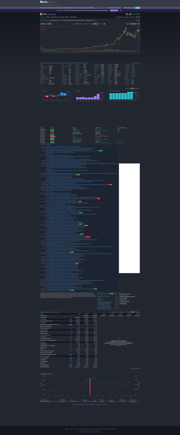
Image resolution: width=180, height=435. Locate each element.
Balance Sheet (52, 312)
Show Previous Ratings (45, 144)
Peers (41, 62)
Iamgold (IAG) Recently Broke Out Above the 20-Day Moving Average (64, 231)
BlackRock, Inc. (101, 299)
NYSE (134, 17)
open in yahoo (75, 404)
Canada (127, 17)
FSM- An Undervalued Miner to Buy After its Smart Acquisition (62, 146)
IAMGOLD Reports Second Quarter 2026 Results (59, 157)
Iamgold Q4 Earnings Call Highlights (57, 215)
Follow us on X (96, 429)
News (45, 7)
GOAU (82, 62)
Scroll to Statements (135, 62)
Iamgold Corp (51, 14)
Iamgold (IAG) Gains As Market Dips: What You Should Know (62, 266)
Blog (84, 429)
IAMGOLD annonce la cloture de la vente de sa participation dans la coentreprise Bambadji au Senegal (70, 148)
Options (67, 17)
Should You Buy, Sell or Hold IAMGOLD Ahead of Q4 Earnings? (62, 224)
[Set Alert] (137, 17)
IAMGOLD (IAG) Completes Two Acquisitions (59, 263)
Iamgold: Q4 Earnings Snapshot (56, 219)
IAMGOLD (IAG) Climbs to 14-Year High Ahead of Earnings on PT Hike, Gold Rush (66, 250)
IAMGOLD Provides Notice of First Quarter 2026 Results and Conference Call (65, 187)
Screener (50, 7)
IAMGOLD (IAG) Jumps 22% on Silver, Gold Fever (60, 245)
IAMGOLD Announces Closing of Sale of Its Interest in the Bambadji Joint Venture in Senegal (68, 149)
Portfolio (66, 7)
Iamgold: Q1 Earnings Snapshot (56, 176)
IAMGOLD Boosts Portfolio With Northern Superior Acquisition (62, 276)
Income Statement (44, 312)
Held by (63, 62)
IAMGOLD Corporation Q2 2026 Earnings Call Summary (61, 152)
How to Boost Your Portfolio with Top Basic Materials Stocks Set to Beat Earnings (66, 259)
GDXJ (69, 62)
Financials (61, 17)
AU (51, 62)
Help (130, 7)
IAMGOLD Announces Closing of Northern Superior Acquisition (62, 279)
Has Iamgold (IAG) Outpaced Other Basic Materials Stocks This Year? (64, 273)
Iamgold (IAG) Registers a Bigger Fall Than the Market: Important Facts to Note (66, 236)
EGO (60, 62)
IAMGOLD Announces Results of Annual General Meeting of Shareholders (64, 179)
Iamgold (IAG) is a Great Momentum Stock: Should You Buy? (62, 267)
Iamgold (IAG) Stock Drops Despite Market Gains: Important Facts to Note (65, 256)
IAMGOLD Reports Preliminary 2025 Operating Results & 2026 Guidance (64, 255)
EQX (43, 62)
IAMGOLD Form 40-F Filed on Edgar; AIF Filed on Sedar (61, 218)
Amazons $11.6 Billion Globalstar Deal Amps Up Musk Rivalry (62, 186)
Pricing (91, 7)
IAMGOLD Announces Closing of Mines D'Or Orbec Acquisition (62, 274)
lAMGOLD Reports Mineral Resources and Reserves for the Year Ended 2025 (65, 222)
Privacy (90, 429)
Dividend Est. (43, 75)
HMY (47, 62)
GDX (66, 62)
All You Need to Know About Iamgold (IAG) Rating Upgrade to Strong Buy (64, 270)
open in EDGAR (105, 404)
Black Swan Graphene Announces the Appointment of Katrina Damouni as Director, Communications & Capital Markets (74, 180)
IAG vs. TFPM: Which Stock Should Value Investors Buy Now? (62, 228)
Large (131, 17)
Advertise (71, 429)
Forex (79, 7)
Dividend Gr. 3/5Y (44, 79)
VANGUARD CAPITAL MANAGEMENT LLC (105, 301)
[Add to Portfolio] (139, 17)
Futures (75, 7)
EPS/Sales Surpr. (78, 83)
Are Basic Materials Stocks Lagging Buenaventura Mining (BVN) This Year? (65, 287)
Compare (48, 17)
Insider (70, 7)
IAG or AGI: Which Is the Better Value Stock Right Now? (61, 286)
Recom (126, 78)
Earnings (77, 82)
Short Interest (54, 17)
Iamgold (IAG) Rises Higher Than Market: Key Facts (60, 242)
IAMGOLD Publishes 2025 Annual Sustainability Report (61, 183)
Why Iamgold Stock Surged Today (56, 252)
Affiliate (66, 429)
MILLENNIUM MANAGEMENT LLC (105, 303)
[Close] (120, 10)
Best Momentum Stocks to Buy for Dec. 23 (58, 272)
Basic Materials (119, 17)
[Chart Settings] (138, 24)
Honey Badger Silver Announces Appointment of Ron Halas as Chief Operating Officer (67, 210)
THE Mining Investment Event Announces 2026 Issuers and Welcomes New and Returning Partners (70, 214)
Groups (61, 7)
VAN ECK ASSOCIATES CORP (103, 296)
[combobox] (53, 5)
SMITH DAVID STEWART (45, 401)
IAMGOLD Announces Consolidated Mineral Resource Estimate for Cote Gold (65, 170)
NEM (56, 62)
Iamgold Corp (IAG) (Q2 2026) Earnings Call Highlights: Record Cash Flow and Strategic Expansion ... (70, 150)
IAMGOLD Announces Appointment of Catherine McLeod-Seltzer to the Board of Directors (68, 159)
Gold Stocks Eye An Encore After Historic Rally (59, 233)
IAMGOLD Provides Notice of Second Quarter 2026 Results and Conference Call (66, 162)
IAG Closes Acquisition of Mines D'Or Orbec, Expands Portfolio (62, 269)
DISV (87, 62)
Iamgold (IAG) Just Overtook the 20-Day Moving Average (61, 248)
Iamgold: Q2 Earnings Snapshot (56, 155)
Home (41, 7)
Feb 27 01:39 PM (132, 401)
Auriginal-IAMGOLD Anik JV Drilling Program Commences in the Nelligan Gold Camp (67, 243)
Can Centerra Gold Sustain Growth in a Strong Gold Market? (62, 194)
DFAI (75, 62)
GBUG (80, 62)
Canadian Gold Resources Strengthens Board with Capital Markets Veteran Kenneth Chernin (68, 181)
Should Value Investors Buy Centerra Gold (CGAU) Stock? (61, 208)
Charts (54, 7)
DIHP (77, 62)
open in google (98, 404)
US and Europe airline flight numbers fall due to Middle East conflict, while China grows (67, 188)
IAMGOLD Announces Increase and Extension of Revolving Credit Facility (64, 164)
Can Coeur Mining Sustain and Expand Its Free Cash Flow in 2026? (63, 211)
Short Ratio (110, 69)
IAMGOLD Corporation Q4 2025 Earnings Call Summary (61, 217)
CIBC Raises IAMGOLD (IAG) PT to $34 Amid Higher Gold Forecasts (63, 235)
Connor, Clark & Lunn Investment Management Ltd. (105, 306)
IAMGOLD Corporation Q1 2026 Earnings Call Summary (61, 174)
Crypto (82, 7)
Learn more (118, 345)
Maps (58, 7)
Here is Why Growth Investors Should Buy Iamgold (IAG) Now (62, 201)
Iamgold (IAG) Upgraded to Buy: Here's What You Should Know (62, 212)
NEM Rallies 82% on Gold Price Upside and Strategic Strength (62, 264)
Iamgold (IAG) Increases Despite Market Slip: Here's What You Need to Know (65, 229)
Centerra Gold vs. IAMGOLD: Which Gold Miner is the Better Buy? (63, 249)
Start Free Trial (114, 10)
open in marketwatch (90, 404)
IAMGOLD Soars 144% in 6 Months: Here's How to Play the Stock (63, 260)
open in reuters (82, 404)
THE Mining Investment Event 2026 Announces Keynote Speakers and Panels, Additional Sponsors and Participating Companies (76, 184)
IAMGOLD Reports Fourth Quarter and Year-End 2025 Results (62, 221)
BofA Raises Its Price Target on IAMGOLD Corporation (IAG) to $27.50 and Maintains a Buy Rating (69, 198)
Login (133, 7)
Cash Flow (57, 312)
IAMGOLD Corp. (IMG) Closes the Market (58, 193)
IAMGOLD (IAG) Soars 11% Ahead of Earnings (59, 232)
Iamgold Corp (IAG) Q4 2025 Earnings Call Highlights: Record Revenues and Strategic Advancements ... (71, 207)
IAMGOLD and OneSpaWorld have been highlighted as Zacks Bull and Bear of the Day (67, 202)
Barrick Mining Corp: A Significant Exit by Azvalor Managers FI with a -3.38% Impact (67, 238)
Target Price (127, 79)
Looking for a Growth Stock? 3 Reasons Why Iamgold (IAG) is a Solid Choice (65, 225)
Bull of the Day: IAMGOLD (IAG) (56, 204)
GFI (52, 62)
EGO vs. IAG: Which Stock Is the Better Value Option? (60, 205)
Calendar (87, 7)
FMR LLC (99, 300)
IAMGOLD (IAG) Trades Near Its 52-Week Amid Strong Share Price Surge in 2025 (66, 281)
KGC (45, 62)
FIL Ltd (99, 297)
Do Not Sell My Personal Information (107, 429)
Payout (42, 80)
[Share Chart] (128, 24)
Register (138, 7)
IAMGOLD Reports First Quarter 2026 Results (59, 177)
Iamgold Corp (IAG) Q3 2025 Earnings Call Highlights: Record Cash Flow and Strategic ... (68, 288)
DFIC (71, 62)
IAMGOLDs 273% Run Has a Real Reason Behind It (60, 195)
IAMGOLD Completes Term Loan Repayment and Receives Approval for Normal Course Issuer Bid (69, 283)
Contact (80, 429)
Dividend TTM (43, 76)
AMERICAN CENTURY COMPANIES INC (105, 308)
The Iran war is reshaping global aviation (58, 190)
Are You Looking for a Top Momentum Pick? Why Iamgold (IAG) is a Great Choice (66, 226)
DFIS (84, 62)
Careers (76, 429)
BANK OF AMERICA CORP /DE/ (104, 307)
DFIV (73, 62)
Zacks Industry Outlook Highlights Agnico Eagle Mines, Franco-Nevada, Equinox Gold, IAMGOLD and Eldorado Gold (73, 197)
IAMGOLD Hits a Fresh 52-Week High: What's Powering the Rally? (63, 257)
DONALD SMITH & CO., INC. (103, 304)
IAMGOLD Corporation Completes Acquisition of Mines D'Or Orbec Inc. (64, 277)
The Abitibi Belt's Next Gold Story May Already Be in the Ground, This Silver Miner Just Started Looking (71, 160)
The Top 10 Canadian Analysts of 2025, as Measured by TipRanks (63, 241)
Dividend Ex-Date (44, 78)
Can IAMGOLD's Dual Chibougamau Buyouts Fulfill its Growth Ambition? (64, 262)
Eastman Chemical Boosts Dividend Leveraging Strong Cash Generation (64, 284)
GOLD (58, 62)
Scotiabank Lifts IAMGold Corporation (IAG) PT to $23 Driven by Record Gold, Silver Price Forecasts (70, 239)
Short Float (110, 67)
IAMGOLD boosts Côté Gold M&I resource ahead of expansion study (63, 166)
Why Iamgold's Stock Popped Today (57, 290)
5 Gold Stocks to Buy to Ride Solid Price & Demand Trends (61, 200)
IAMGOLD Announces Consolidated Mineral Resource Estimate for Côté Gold (65, 167)
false (51, 171)
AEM (49, 62)
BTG (54, 62)
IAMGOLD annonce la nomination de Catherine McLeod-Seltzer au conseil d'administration (68, 156)
